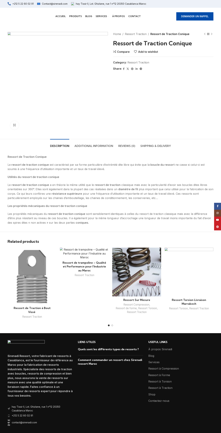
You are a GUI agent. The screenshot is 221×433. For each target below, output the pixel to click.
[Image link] (26, 345)
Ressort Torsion (147, 308)
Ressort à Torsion (160, 381)
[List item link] (40, 409)
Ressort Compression (136, 304)
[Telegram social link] (141, 69)
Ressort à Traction (160, 388)
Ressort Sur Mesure (136, 300)
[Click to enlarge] (14, 125)
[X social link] (128, 69)
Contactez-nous (158, 400)
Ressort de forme (126, 308)
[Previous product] (204, 34)
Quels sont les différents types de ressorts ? (108, 349)
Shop (151, 394)
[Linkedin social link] (136, 69)
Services (154, 362)
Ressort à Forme (159, 375)
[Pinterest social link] (132, 69)
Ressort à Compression (163, 368)
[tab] (59, 144)
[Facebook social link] (124, 69)
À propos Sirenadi (160, 349)
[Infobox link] (21, 4)
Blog (151, 355)
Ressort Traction (136, 34)
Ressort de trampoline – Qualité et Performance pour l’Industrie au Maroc (84, 266)
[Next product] (211, 34)
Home (117, 34)
